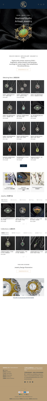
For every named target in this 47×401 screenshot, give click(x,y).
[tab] (4, 200)
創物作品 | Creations (7, 371)
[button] (3, 4)
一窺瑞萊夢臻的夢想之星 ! (23, 271)
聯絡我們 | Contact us (7, 376)
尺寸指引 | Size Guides (7, 373)
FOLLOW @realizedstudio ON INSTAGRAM (23, 297)
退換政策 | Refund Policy (33, 398)
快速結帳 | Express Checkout (8, 378)
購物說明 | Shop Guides (7, 375)
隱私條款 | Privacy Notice (24, 398)
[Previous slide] (5, 287)
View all (23, 165)
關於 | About (5, 370)
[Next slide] (42, 287)
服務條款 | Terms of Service (14, 398)
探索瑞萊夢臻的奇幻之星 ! (23, 69)
